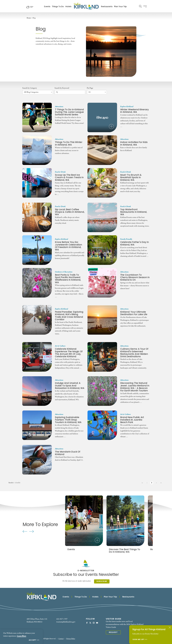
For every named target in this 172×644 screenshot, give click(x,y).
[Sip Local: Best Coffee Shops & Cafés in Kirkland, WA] (37, 217)
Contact (61, 639)
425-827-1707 (61, 619)
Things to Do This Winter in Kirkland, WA (68, 143)
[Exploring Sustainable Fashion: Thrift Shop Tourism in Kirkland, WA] (37, 425)
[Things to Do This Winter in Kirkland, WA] (37, 150)
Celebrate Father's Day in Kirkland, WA (134, 243)
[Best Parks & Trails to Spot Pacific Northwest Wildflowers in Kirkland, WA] (37, 283)
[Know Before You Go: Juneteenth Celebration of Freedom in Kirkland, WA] (37, 250)
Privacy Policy (70, 639)
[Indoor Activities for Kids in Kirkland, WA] (102, 150)
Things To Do (58, 6)
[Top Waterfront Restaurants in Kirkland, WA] (102, 217)
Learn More (21, 636)
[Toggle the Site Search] (140, 6)
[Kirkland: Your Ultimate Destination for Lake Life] (102, 320)
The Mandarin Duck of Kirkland (67, 453)
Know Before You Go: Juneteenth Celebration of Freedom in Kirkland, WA (68, 246)
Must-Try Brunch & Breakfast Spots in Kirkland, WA (131, 177)
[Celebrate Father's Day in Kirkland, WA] (102, 250)
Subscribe (101, 581)
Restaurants (106, 6)
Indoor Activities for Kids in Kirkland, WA (134, 143)
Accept (33, 640)
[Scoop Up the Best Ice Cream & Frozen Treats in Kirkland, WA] (37, 183)
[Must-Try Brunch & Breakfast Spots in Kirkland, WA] (102, 183)
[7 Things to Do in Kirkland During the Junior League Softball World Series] (37, 117)
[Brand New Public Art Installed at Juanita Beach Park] (102, 425)
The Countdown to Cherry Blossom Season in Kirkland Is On (135, 277)
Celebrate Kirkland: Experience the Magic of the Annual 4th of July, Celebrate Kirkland (69, 353)
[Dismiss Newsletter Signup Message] (170, 627)
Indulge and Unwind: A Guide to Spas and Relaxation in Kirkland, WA (69, 386)
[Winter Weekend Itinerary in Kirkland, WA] (102, 117)
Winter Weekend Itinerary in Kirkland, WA (134, 111)
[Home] (86, 6)
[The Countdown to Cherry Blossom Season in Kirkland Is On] (102, 283)
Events (47, 6)
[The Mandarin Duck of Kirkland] (37, 459)
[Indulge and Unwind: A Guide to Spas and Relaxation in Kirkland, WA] (37, 391)
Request (113, 632)
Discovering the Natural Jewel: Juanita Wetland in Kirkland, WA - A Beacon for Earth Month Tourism (134, 387)
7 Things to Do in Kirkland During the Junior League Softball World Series (69, 112)
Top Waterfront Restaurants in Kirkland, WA (133, 212)
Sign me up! (139, 640)
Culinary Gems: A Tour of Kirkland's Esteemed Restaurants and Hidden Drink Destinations (134, 353)
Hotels (68, 6)
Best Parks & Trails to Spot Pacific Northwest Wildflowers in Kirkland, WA (68, 279)
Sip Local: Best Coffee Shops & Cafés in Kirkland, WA (69, 212)
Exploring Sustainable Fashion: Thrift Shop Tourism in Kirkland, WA (68, 420)
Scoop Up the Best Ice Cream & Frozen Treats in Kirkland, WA (69, 177)
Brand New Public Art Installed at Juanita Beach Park (132, 420)
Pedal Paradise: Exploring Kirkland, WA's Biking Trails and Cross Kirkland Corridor (69, 316)
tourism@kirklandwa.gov (65, 622)
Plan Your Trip (120, 6)
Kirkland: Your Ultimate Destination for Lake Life (133, 313)
